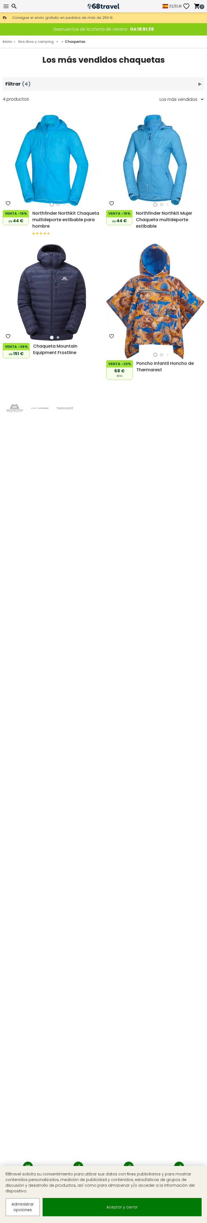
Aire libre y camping (36, 41)
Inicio (7, 41)
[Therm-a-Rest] (65, 408)
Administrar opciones (23, 1207)
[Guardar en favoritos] (8, 203)
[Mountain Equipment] (14, 408)
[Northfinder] (39, 408)
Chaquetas (75, 41)
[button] (52, 205)
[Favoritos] (188, 6)
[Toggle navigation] (7, 6)
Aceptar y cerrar (122, 1207)
